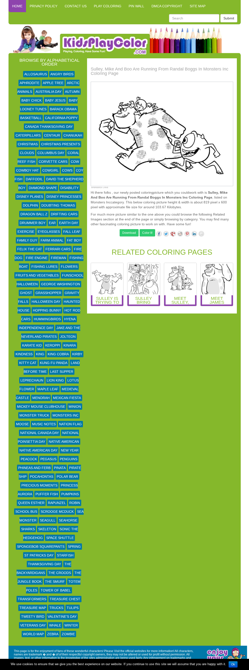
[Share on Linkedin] (194, 234)
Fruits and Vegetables (37, 275)
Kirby (77, 354)
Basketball (31, 118)
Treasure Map (32, 608)
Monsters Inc (66, 415)
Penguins (68, 459)
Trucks (56, 608)
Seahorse (68, 520)
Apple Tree (53, 83)
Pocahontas (41, 477)
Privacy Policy (43, 6)
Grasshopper (48, 293)
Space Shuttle (60, 538)
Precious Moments (39, 485)
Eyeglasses (49, 232)
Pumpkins (70, 494)
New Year (70, 450)
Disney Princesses (63, 197)
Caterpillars (28, 135)
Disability (69, 188)
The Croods (59, 573)
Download (129, 233)
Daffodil (34, 179)
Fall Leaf (71, 232)
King (40, 354)
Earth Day (68, 223)
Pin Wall (136, 6)
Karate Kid (32, 345)
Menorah (41, 398)
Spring (74, 546)
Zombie (68, 634)
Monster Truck (34, 415)
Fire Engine (36, 258)
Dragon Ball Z (33, 214)
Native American (64, 442)
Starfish (65, 555)
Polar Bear (67, 477)
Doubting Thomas (58, 205)
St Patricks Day (38, 555)
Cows (67, 170)
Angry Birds (61, 74)
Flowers (69, 267)
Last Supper (61, 372)
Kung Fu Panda (53, 363)
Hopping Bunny (47, 310)
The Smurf (55, 581)
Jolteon (68, 337)
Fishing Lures (44, 267)
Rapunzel (57, 503)
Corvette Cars (53, 162)
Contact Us (76, 6)
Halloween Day (46, 302)
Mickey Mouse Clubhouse (41, 407)
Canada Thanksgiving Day (49, 127)
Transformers (32, 599)
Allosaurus (35, 74)
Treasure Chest (65, 599)
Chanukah (72, 135)
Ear (52, 223)
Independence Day (36, 328)
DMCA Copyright (166, 6)
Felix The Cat (29, 249)
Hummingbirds (47, 319)
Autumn (72, 92)
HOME (17, 6)
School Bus (26, 511)
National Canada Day (39, 433)
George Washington (60, 284)
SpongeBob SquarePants (40, 546)
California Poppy (61, 118)
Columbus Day (50, 153)
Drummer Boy (32, 223)
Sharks (28, 529)
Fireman (58, 258)
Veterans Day (33, 625)
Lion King (55, 380)
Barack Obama (63, 109)
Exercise (26, 232)
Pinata (60, 468)
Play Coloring (107, 6)
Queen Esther (31, 503)
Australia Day (49, 92)
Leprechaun (31, 380)
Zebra (52, 634)
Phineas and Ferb (34, 468)
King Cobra (58, 354)
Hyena (70, 319)
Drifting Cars (64, 214)
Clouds (27, 153)
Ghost (26, 293)
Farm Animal (52, 240)
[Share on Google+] (173, 234)
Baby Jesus (55, 100)
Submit (228, 18)
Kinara (69, 345)
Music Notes (44, 424)
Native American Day (38, 450)
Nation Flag (70, 424)
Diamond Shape (43, 188)
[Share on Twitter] (166, 234)
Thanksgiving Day (44, 564)
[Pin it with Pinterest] (187, 234)
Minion (75, 407)
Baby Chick (31, 100)
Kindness (24, 354)
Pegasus (48, 459)
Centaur (52, 135)
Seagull (47, 520)
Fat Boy (74, 240)
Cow (75, 162)
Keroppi (52, 345)
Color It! (147, 233)
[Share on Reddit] (180, 234)
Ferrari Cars (58, 249)
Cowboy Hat (27, 170)
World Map (33, 634)
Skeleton (47, 529)
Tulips (73, 608)
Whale (55, 625)
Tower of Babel (56, 590)
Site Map (197, 6)
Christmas (28, 144)
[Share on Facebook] (159, 234)
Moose (22, 424)
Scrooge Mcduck (57, 511)
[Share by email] (201, 234)
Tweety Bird (32, 616)
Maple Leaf (47, 389)
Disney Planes (30, 197)
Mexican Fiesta (67, 398)
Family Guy (27, 240)
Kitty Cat (27, 363)
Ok (233, 664)
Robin (74, 503)
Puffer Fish (47, 494)
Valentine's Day (62, 616)
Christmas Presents (60, 144)
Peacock (29, 459)
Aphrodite (29, 83)
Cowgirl (50, 170)
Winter (71, 625)
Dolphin (30, 205)
